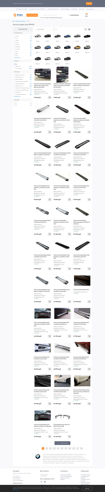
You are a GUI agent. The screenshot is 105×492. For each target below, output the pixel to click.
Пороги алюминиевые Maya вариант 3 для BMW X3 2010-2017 (62, 187)
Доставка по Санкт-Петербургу (37, 9)
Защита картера (23, 79)
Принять (87, 488)
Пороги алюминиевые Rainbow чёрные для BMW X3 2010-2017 (81, 222)
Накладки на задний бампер (23, 90)
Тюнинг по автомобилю (20, 21)
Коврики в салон (23, 85)
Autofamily (23, 46)
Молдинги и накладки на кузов (23, 87)
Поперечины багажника (23, 94)
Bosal (23, 53)
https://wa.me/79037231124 (41, 481)
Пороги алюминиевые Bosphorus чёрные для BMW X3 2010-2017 (81, 120)
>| (81, 448)
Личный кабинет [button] (90, 9)
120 (23, 105)
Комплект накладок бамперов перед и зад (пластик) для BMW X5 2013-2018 (42, 85)
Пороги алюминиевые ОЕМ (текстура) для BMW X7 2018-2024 (42, 324)
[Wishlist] (50, 70)
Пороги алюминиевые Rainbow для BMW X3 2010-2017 (61, 222)
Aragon (23, 40)
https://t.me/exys (44, 481)
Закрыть (89, 3)
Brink (23, 55)
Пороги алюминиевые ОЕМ (81, 289)
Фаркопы (62, 479)
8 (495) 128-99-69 (74, 15)
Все (16, 64)
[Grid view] (89, 29)
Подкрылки (23, 92)
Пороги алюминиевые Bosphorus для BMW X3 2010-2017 (62, 120)
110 (23, 103)
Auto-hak (23, 44)
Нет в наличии (23, 68)
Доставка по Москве (21, 9)
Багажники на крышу (65, 477)
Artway (23, 42)
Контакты (81, 9)
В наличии (23, 66)
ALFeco (23, 36)
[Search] (41, 15)
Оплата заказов (65, 9)
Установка (74, 9)
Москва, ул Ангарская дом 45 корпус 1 (53, 17)
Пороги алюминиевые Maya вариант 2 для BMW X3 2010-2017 (42, 187)
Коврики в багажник (23, 83)
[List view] (85, 29)
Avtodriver (23, 49)
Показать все (17, 57)
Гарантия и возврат (85, 484)
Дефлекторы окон (23, 77)
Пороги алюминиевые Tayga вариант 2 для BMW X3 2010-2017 (62, 256)
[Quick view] (50, 68)
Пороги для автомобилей (66, 476)
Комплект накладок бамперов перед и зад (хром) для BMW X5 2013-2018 (62, 85)
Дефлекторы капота (23, 75)
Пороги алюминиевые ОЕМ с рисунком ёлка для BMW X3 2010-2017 (81, 391)
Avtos (23, 51)
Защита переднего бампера (23, 81)
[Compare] (50, 73)
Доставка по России (53, 9)
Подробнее (15, 489)
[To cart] (49, 97)
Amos (23, 38)
